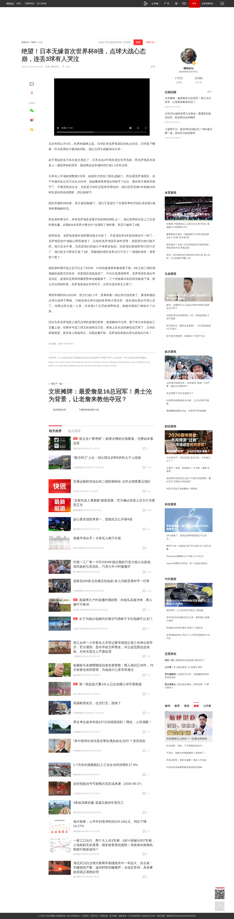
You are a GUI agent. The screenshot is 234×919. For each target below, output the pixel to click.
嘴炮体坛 (55, 66)
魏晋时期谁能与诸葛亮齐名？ (180, 734)
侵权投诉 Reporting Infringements (181, 916)
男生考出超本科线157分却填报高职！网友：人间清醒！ (112, 722)
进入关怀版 (41, 3)
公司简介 (85, 916)
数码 (167, 706)
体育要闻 (170, 192)
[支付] (177, 3)
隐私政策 (123, 916)
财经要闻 (170, 426)
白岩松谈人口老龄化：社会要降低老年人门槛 (188, 720)
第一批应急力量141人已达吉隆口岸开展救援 (110, 684)
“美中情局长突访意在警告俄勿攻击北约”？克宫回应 (109, 741)
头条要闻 (170, 273)
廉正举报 (161, 916)
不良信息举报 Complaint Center (142, 916)
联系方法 (94, 916)
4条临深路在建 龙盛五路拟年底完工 (98, 802)
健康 (196, 706)
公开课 (207, 706)
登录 (194, 3)
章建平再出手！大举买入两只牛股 (97, 538)
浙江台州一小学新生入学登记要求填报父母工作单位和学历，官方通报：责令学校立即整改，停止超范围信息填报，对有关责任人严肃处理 (113, 647)
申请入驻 (150, 42)
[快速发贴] (32, 84)
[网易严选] (167, 3)
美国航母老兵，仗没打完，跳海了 (97, 703)
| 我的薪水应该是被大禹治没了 (185, 660)
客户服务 (113, 916)
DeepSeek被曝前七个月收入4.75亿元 (185, 556)
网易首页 (10, 3)
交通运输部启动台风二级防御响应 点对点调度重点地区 (112, 481)
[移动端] (146, 3)
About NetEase (73, 916)
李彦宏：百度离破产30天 (178, 741)
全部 (209, 92)
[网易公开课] (155, 3)
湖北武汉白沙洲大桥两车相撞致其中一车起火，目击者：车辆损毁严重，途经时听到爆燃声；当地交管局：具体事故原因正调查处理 (113, 867)
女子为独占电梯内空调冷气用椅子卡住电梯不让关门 (115, 619)
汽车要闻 (170, 579)
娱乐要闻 (170, 351)
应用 (18, 3)
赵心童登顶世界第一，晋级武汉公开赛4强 (102, 519)
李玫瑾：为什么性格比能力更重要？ (184, 712)
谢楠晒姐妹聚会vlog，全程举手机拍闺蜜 (186, 410)
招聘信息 (104, 916)
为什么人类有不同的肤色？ (179, 727)
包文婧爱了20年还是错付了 (179, 393)
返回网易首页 (59, 409)
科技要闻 (170, 504)
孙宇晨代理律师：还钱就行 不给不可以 (185, 336)
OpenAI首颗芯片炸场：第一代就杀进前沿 (186, 563)
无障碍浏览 (29, 3)
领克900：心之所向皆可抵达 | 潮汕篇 (184, 610)
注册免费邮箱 (207, 3)
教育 (177, 706)
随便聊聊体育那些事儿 (188, 72)
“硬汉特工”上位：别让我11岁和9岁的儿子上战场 (107, 457)
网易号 (34, 42)
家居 (186, 706)
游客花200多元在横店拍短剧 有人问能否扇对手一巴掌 (111, 581)
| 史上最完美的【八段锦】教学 (183, 667)
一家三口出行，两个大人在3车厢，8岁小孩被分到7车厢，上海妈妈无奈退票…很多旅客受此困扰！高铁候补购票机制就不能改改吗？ (114, 845)
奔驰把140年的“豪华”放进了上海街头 (184, 627)
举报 (153, 67)
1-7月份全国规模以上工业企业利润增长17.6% (105, 765)
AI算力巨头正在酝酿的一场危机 (181, 488)
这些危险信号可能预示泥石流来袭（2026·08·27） (108, 783)
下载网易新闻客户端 (89, 409)
